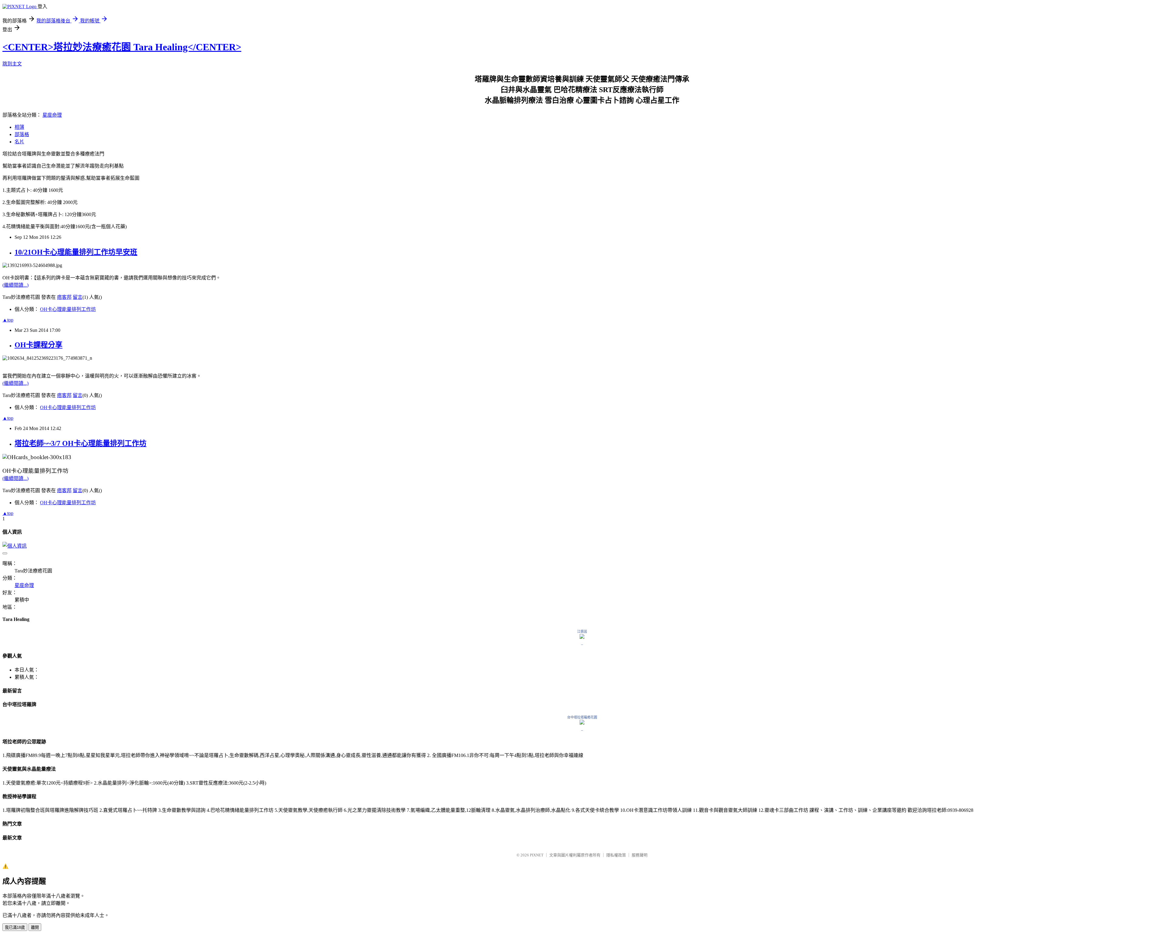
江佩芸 (582, 631)
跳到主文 (12, 63)
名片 (19, 141)
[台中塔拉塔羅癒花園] (582, 722)
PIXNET (537, 855)
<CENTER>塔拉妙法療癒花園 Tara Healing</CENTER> (121, 47)
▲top (7, 319)
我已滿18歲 (15, 927)
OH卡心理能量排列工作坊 (68, 309)
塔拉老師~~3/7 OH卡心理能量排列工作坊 (80, 443)
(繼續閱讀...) (15, 285)
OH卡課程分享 (38, 345)
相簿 (19, 127)
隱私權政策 (616, 855)
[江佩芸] (582, 637)
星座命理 (52, 115)
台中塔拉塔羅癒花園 (582, 717)
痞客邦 (64, 297)
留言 (77, 297)
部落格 (22, 134)
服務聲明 (639, 855)
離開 (35, 927)
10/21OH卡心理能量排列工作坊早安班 (76, 252)
